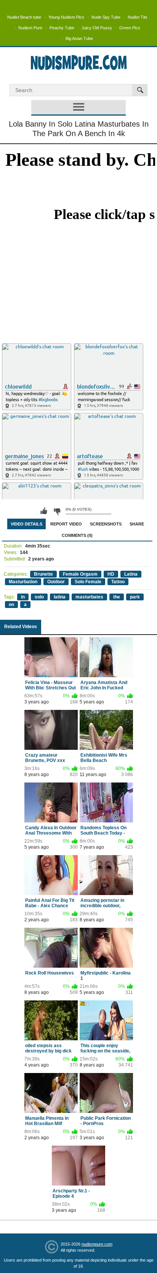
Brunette (43, 574)
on (11, 604)
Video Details (26, 524)
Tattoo (118, 581)
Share (137, 524)
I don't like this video (56, 511)
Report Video (66, 524)
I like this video (43, 511)
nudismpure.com (97, 1244)
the (116, 597)
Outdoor (56, 581)
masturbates (89, 597)
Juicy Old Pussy (97, 27)
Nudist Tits (137, 17)
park (135, 597)
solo (39, 597)
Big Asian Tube (79, 38)
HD (110, 574)
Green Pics (129, 27)
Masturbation (23, 581)
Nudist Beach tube (24, 17)
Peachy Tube (62, 27)
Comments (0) (77, 535)
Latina (131, 574)
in (23, 597)
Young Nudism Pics (66, 17)
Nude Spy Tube (105, 17)
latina (60, 597)
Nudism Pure (30, 27)
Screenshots (106, 524)
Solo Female (88, 581)
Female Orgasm (80, 574)
